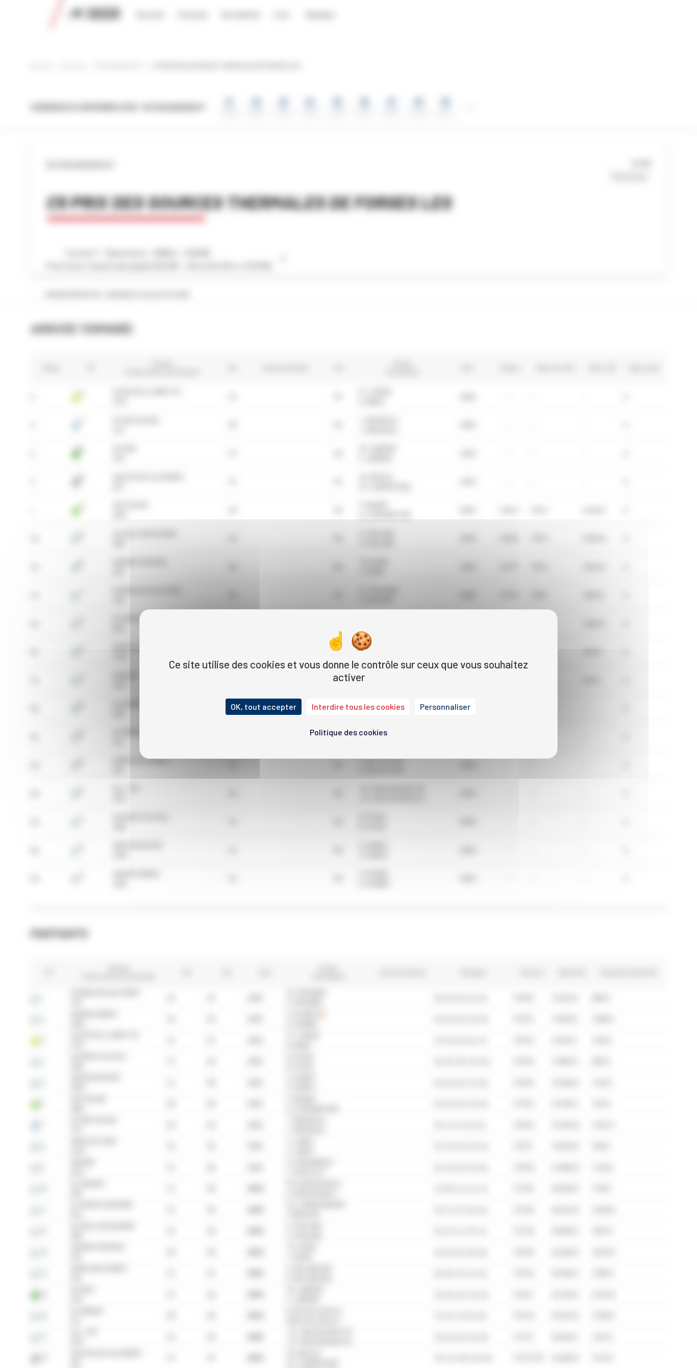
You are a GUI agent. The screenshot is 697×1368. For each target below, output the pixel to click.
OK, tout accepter (263, 706)
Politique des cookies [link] (348, 732)
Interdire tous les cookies (358, 706)
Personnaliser (445, 706)
